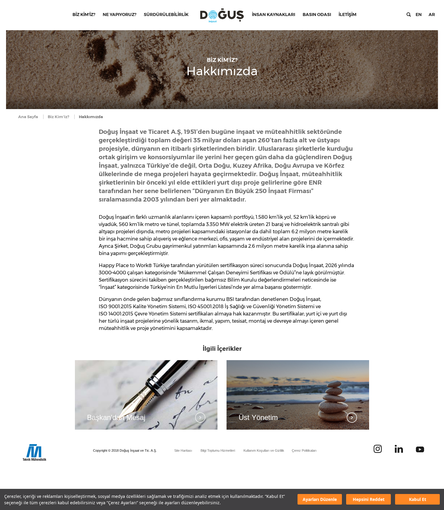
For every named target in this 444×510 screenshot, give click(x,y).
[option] (146, 395)
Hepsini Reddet (368, 499)
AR (432, 14)
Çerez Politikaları (304, 450)
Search (409, 14)
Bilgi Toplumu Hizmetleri (218, 450)
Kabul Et (417, 499)
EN (419, 14)
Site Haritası (183, 450)
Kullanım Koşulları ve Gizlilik (263, 450)
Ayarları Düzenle (320, 499)
